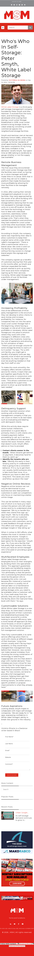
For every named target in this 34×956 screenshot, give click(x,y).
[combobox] (20, 27)
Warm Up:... (20, 813)
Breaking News (25, 944)
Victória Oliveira (17, 80)
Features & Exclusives (17, 946)
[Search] (30, 27)
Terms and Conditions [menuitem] (17, 918)
